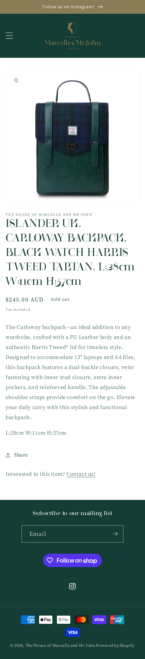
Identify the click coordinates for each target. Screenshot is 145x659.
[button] (9, 35)
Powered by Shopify (115, 645)
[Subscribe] (115, 534)
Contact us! (81, 474)
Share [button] (21, 454)
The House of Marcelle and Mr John (60, 645)
